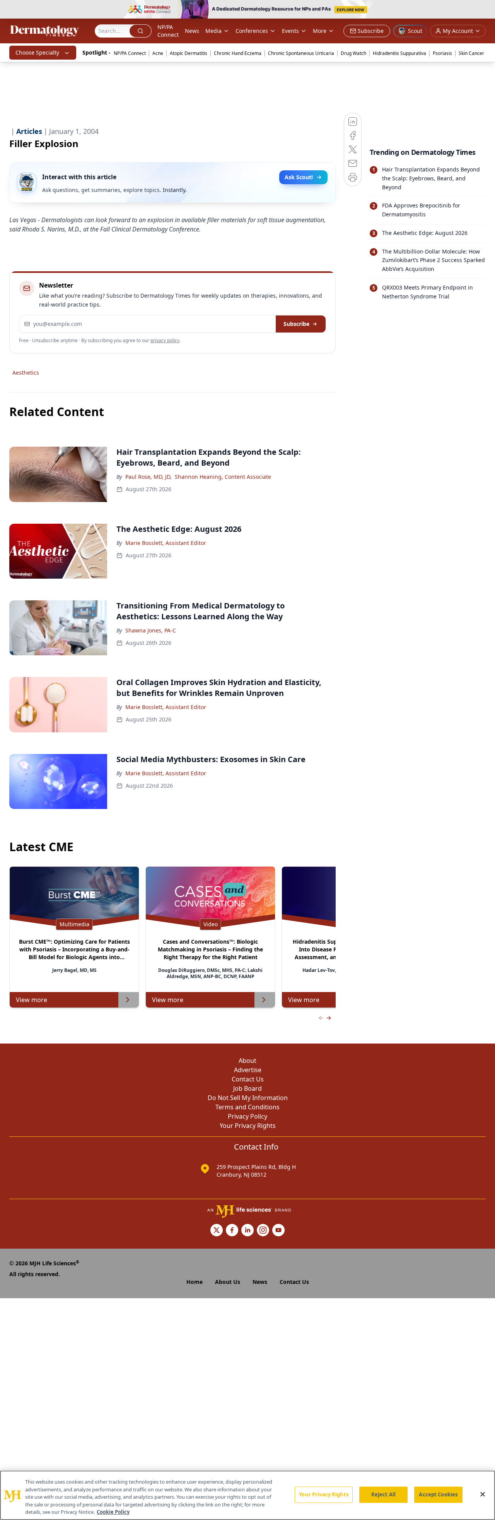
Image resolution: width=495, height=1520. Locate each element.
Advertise (247, 1070)
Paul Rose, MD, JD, (148, 476)
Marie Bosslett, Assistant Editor (165, 543)
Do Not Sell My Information (248, 1097)
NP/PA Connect (168, 30)
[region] (247, 1495)
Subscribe (296, 323)
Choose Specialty (37, 52)
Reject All (383, 1494)
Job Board (247, 1088)
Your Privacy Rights (248, 1125)
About (247, 1060)
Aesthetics (25, 372)
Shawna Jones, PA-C (150, 630)
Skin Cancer (471, 53)
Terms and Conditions (247, 1107)
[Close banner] (485, 10)
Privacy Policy (247, 1116)
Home (194, 1281)
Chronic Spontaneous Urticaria (301, 53)
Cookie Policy (113, 1511)
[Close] (482, 1494)
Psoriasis (442, 53)
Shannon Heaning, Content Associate (223, 476)
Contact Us (248, 1079)
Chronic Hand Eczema (237, 53)
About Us (227, 1281)
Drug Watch (353, 53)
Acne (157, 53)
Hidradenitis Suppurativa (399, 53)
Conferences (252, 30)
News (192, 30)
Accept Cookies (438, 1494)
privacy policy (164, 340)
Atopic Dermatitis (188, 53)
